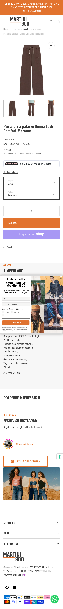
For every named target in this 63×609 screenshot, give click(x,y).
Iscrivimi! (16, 322)
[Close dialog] (61, 277)
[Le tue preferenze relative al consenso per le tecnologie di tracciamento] (60, 457)
